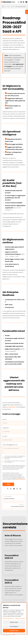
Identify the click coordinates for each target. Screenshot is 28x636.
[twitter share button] (11, 488)
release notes (13, 6)
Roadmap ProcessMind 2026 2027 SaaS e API (21, 6)
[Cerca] (18, 2)
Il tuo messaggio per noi (10, 445)
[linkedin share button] (20, 488)
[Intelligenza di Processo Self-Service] (8, 2)
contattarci (11, 407)
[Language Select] (21, 2)
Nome (4, 419)
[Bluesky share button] (14, 488)
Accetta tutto (14, 631)
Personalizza (14, 626)
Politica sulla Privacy (20, 479)
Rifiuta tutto (14, 622)
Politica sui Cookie (20, 618)
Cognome (5, 428)
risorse (6, 6)
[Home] (3, 6)
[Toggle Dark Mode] (23, 2)
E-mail (4, 436)
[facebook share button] (7, 488)
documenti (9, 6)
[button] (17, 488)
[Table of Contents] (26, 12)
